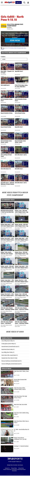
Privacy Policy (14, 468)
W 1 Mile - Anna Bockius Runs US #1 (21, 430)
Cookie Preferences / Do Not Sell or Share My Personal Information (14, 470)
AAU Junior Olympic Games (20, 213)
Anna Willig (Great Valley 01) (8, 341)
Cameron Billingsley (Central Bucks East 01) (12, 364)
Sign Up (18, 2)
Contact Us (7, 468)
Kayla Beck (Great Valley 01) (8, 349)
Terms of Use (21, 468)
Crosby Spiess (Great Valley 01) (9, 343)
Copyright (14, 461)
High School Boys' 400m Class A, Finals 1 (21, 421)
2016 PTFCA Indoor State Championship (15, 25)
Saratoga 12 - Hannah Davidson (21, 446)
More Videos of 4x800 (15, 332)
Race (25, 48)
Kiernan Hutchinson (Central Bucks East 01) (12, 361)
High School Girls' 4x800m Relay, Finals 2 (21, 413)
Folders (3, 56)
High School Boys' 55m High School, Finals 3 (20, 397)
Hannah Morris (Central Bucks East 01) (10, 346)
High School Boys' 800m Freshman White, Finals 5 (20, 388)
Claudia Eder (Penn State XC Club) (9, 358)
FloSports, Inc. (19, 461)
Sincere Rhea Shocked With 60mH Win (20, 380)
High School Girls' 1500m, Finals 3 (21, 372)
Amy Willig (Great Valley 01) (8, 352)
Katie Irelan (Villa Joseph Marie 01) (10, 355)
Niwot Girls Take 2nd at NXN (20, 404)
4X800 (2, 49)
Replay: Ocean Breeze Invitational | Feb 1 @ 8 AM (20, 438)
